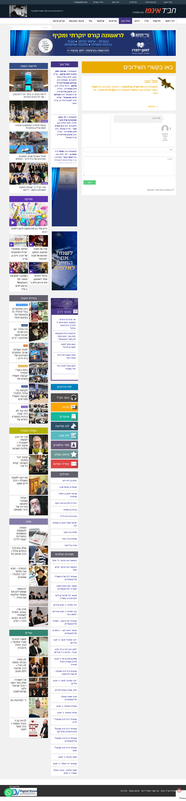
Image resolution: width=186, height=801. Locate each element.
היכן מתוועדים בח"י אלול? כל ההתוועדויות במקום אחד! (20, 333)
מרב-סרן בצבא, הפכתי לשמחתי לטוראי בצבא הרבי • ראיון (19, 615)
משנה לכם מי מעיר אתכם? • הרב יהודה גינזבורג (18, 643)
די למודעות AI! (18, 700)
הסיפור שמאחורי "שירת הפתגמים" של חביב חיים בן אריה (19, 254)
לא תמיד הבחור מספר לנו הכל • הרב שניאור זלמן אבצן (19, 665)
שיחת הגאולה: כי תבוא (67, 712)
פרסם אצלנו (134, 791)
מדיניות (124, 791)
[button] (8, 792)
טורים (28, 632)
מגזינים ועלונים (64, 554)
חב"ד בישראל (98, 2)
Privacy (182, 798)
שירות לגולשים (22, 325)
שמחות (44, 121)
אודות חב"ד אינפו (168, 791)
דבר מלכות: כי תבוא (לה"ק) (65, 605)
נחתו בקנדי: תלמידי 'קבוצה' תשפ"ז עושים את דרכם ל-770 (20, 396)
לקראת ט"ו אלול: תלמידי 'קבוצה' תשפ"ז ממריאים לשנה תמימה (20, 416)
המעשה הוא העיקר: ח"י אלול (64, 560)
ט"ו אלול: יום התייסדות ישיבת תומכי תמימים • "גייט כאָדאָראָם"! (20, 355)
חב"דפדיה (133, 2)
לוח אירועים (64, 386)
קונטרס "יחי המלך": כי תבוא (65, 763)
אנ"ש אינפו (59, 21)
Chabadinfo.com (80, 2)
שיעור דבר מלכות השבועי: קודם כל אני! (20, 461)
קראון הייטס (23, 386)
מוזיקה (29, 199)
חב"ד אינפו (168, 2)
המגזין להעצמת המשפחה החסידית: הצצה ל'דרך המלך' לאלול (19, 535)
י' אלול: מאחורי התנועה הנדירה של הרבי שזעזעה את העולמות (21, 505)
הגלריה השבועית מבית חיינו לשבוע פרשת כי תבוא (19, 313)
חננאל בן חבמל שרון (68, 487)
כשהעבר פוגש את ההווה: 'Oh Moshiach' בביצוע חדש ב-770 (18, 282)
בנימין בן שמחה (70, 509)
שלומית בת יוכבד (69, 539)
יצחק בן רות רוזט (69, 480)
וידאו (137, 21)
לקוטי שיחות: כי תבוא (67, 757)
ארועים (113, 21)
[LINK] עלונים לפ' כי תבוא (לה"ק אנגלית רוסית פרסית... (65, 662)
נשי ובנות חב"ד (150, 2)
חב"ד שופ (115, 2)
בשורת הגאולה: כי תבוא (66, 706)
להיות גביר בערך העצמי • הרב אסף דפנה (18, 725)
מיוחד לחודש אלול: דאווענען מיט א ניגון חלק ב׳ (38, 279)
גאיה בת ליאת (71, 545)
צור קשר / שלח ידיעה (150, 791)
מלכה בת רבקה (70, 532)
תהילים (64, 474)
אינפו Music (76, 21)
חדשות (157, 21)
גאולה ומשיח (28, 430)
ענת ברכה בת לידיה (68, 516)
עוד (90, 21)
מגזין (28, 521)
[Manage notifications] (179, 790)
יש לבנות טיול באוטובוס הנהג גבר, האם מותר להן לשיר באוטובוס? (65, 347)
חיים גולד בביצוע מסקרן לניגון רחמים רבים (29, 230)
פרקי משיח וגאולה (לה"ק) (66, 690)
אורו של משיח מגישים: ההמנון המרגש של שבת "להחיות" (39, 254)
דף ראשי (169, 21)
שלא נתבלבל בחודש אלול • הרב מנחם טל (18, 551)
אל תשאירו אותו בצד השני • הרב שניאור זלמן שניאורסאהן (18, 685)
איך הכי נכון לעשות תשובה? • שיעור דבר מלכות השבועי (20, 442)
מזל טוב (125, 21)
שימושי (100, 21)
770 (146, 21)
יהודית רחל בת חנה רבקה (66, 503)
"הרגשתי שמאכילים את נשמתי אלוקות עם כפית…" (18, 593)
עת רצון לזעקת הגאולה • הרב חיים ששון (20, 480)
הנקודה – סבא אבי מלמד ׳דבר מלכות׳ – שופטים (18, 573)
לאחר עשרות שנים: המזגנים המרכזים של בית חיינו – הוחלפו (20, 376)
